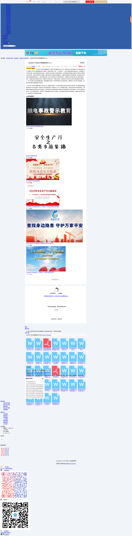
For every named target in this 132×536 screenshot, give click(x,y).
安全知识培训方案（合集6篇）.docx (38, 363)
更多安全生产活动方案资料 (46, 335)
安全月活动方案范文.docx (31, 381)
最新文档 (5, 406)
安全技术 (8, 21)
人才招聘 (5, 418)
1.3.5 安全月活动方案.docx (31, 383)
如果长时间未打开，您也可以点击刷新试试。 (56, 296)
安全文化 (8, 25)
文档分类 (5, 3)
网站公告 (5, 38)
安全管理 (8, 8)
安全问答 (5, 36)
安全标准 (8, 10)
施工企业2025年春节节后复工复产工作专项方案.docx (64, 390)
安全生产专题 (6, 404)
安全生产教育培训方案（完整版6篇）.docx (55, 363)
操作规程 (8, 7)
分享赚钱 (28, 1)
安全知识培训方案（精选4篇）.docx (64, 363)
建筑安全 (8, 28)
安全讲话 (8, 17)
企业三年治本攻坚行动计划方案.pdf (55, 376)
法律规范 (8, 20)
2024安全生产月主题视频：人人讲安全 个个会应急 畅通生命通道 (40, 272)
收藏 (34, 1)
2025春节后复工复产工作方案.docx (47, 404)
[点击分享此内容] (131, 19)
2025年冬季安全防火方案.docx (73, 349)
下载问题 (5, 414)
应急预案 (8, 12)
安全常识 (8, 26)
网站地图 (5, 420)
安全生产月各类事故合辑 (31, 155)
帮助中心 (3, 412)
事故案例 (8, 13)
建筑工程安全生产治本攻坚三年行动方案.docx (64, 377)
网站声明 (5, 422)
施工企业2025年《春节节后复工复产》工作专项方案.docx (81, 390)
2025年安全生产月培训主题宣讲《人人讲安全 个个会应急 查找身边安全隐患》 (42, 206)
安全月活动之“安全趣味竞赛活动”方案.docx (34, 390)
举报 (39, 1)
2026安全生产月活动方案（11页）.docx (30, 349)
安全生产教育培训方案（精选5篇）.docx (47, 363)
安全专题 (5, 35)
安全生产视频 (6, 403)
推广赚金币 (6, 41)
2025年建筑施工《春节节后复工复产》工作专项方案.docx (38, 404)
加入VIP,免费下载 (101, 1)
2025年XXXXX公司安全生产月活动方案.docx (81, 377)
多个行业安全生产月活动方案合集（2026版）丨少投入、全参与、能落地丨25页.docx (38, 351)
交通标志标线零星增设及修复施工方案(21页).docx (56, 349)
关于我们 (5, 423)
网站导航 (3, 401)
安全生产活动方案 (24, 58)
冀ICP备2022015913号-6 (70, 463)
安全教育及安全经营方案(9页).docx (64, 349)
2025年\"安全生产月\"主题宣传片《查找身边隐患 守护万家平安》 (40, 243)
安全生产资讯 (6, 407)
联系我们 (5, 415)
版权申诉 (44, 1)
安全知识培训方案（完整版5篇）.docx (73, 363)
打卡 (4, 40)
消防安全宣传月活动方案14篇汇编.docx (55, 404)
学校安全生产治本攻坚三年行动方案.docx (73, 376)
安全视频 (8, 23)
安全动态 (8, 30)
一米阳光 (33, 66)
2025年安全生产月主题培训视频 (33, 180)
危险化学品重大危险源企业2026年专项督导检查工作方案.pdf (47, 349)
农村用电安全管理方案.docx (81, 349)
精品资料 (8, 33)
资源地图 (5, 409)
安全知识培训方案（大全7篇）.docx (30, 363)
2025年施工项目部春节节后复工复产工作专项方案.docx (55, 390)
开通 (33, 68)
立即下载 (90, 1)
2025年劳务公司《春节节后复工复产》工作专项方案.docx (30, 404)
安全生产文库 (9, 58)
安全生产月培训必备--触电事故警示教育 (34, 126)
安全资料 (8, 18)
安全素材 (8, 31)
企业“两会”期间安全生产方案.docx (47, 390)
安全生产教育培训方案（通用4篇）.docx (81, 363)
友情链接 (5, 417)
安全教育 (8, 15)
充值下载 (5, 43)
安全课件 (8, 5)
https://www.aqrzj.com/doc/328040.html (40, 372)
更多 (43, 378)
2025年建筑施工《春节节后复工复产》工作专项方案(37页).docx (73, 391)
